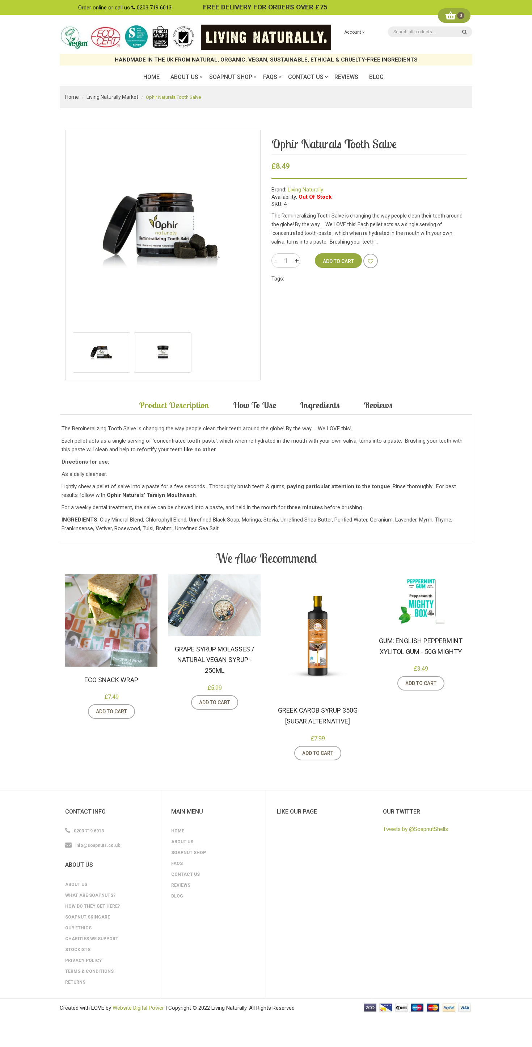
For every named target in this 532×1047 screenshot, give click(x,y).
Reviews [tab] (378, 405)
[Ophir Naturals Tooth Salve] (101, 352)
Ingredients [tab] (320, 405)
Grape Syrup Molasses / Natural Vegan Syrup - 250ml (214, 659)
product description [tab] (174, 405)
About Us (76, 884)
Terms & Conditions (89, 971)
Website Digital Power (138, 1008)
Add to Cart (111, 711)
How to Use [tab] (254, 405)
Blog (177, 896)
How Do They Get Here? (92, 906)
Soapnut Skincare (87, 917)
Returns (75, 982)
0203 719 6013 (154, 7)
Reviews (180, 885)
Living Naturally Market (112, 97)
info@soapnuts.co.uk (97, 845)
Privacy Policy (83, 960)
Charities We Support (91, 938)
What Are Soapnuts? (90, 895)
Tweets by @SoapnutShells (415, 829)
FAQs (177, 863)
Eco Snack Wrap (111, 680)
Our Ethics (78, 927)
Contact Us (185, 874)
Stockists (77, 949)
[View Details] (144, 711)
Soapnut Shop (188, 852)
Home (72, 97)
